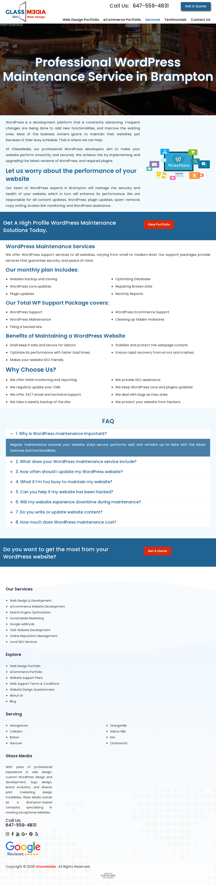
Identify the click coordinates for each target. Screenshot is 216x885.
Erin (112, 737)
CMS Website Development (30, 630)
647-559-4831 (151, 5)
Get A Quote (195, 6)
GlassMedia (46, 866)
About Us (16, 695)
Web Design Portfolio (25, 666)
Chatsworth (118, 743)
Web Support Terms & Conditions (34, 684)
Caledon (16, 731)
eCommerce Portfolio (26, 672)
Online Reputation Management (34, 636)
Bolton (14, 737)
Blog (13, 701)
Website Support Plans (26, 678)
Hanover (16, 743)
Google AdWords (22, 624)
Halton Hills (118, 731)
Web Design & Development (31, 600)
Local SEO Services (23, 642)
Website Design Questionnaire (32, 689)
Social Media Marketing (27, 618)
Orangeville (118, 725)
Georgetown (19, 725)
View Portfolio (159, 224)
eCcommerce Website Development (37, 606)
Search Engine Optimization (30, 612)
